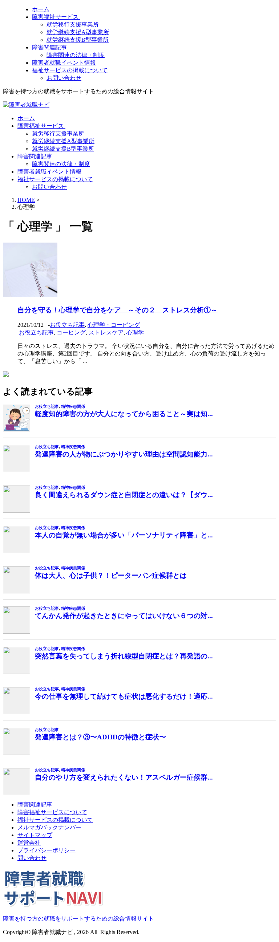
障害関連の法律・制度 (75, 55)
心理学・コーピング (114, 325)
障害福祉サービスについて (52, 812)
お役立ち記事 (67, 325)
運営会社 (29, 843)
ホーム (40, 9)
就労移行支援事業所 (72, 24)
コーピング (71, 332)
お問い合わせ (63, 78)
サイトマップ (34, 835)
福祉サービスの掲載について (70, 70)
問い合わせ (31, 858)
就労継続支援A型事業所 (77, 32)
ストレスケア (106, 332)
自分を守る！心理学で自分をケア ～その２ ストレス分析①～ (117, 310)
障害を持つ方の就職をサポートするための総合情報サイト (78, 918)
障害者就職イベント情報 (64, 63)
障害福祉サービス (56, 17)
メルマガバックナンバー (49, 827)
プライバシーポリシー (46, 850)
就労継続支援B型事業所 (77, 40)
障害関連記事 (50, 47)
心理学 (135, 332)
